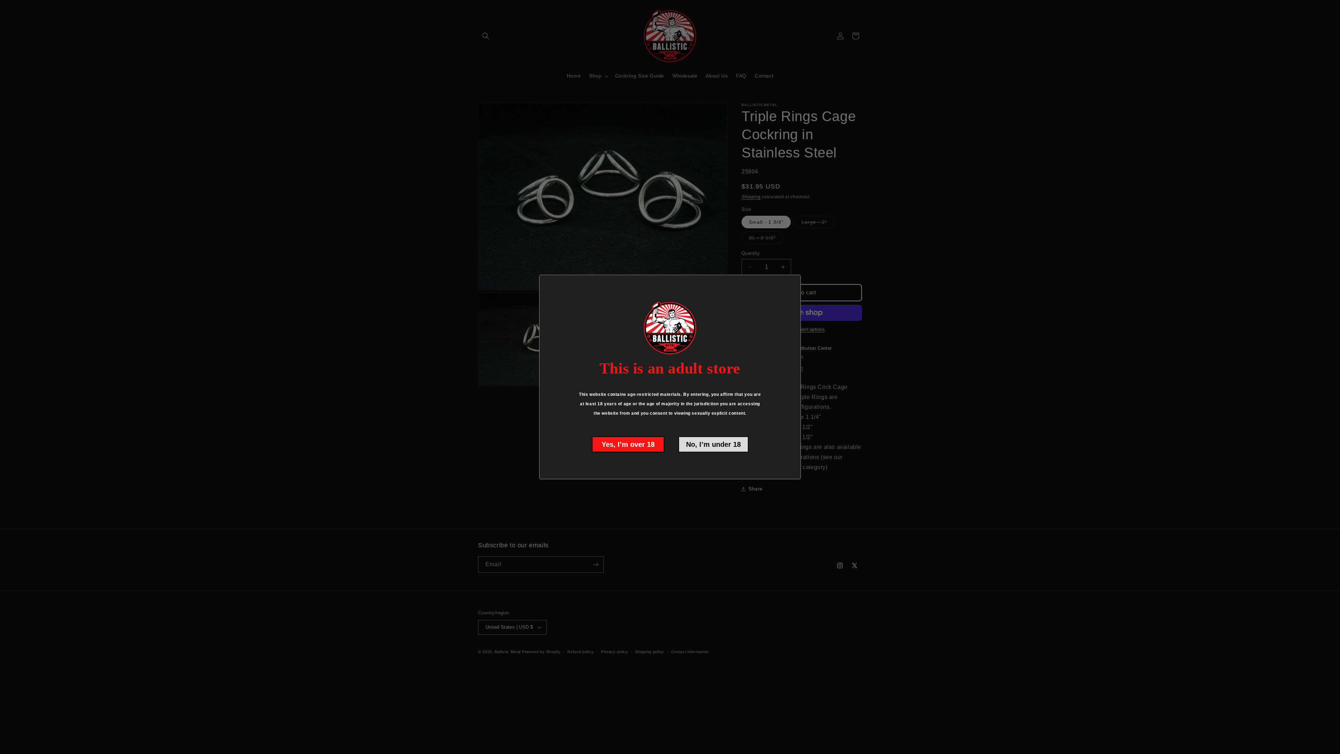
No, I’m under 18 (713, 444)
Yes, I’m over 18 (628, 444)
